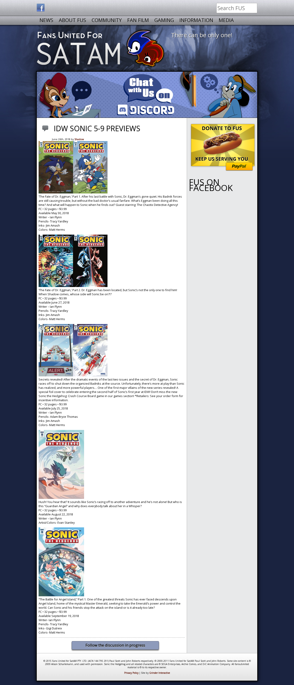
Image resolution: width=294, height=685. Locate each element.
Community (107, 20)
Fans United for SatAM (101, 48)
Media (226, 20)
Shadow (79, 139)
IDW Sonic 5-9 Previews (97, 128)
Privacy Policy (131, 672)
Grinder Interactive (159, 672)
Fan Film (138, 20)
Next (256, 95)
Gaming (164, 20)
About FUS (72, 20)
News (46, 20)
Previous (42, 95)
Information (196, 20)
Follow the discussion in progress (115, 645)
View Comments (46, 131)
